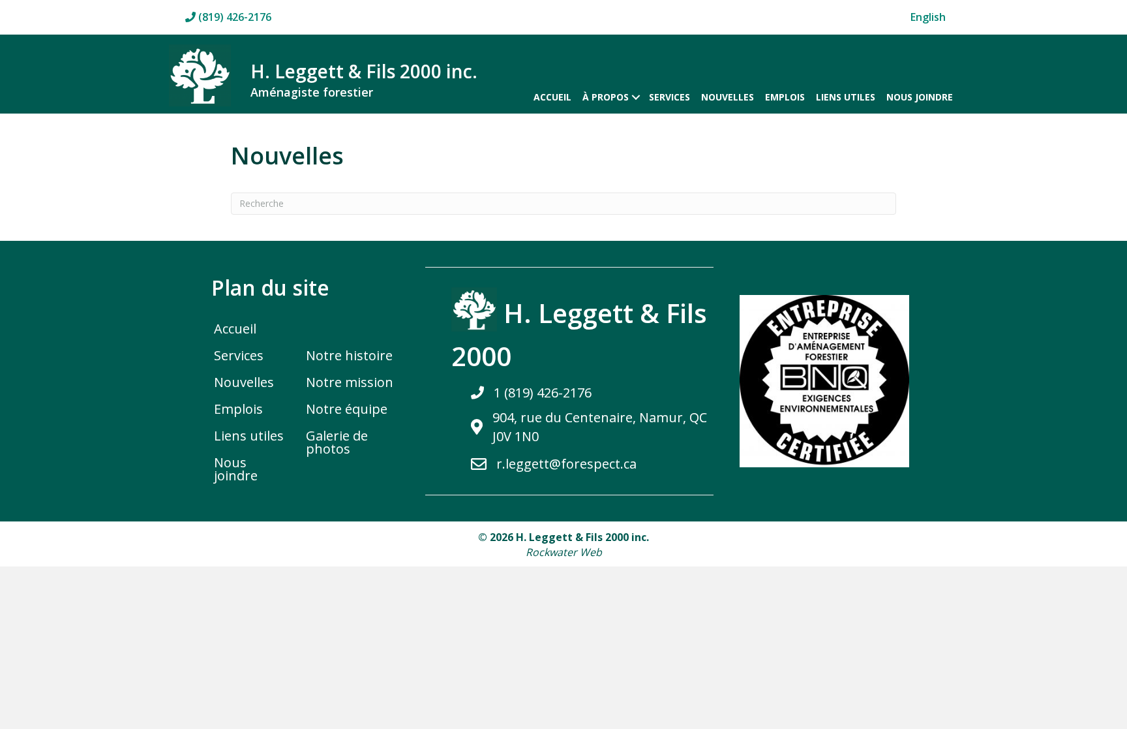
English (928, 17)
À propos (605, 97)
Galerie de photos (337, 442)
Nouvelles (727, 97)
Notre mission (349, 382)
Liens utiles (845, 97)
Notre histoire (349, 355)
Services (669, 97)
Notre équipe (346, 409)
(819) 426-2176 (233, 17)
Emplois (785, 97)
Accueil (552, 97)
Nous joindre (919, 97)
